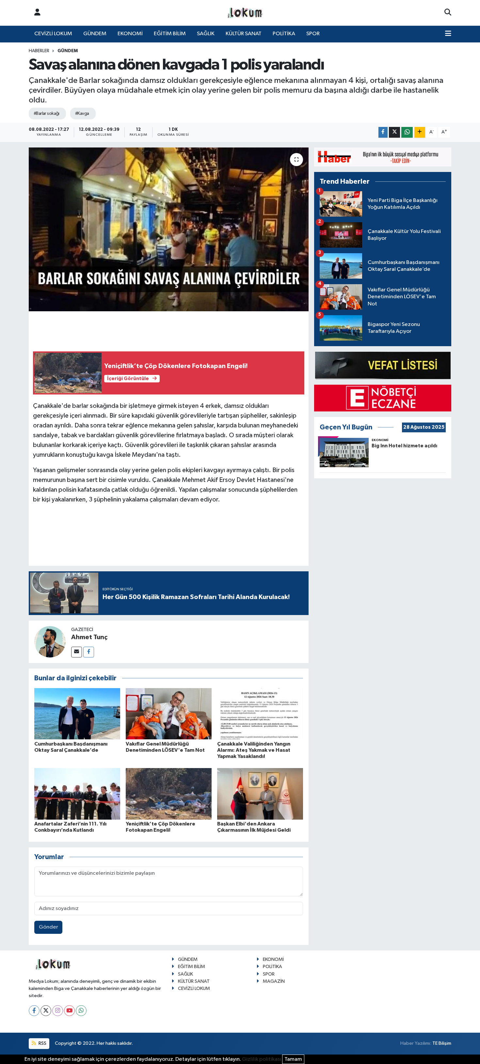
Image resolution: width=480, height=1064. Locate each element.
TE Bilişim (441, 1043)
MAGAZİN (274, 981)
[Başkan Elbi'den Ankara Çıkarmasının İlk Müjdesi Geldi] (260, 793)
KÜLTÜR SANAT (244, 34)
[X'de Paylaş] (394, 132)
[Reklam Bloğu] (382, 157)
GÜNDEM (94, 34)
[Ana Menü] (448, 34)
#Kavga (82, 113)
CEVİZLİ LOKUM (53, 34)
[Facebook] (88, 652)
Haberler (39, 51)
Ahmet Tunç (89, 637)
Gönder (48, 927)
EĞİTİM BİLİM (170, 34)
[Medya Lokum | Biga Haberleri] (245, 13)
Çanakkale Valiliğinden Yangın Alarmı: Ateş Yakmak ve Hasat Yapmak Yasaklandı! (253, 750)
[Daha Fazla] (419, 132)
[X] (45, 1010)
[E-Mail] (76, 652)
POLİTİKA (284, 34)
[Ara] (447, 12)
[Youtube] (69, 1010)
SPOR (313, 34)
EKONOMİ (130, 34)
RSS (42, 1043)
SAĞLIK (206, 34)
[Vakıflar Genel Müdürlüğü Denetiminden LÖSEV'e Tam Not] (169, 713)
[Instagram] (57, 1010)
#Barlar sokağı (46, 113)
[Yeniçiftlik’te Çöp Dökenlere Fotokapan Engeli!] (169, 793)
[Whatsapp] (81, 1010)
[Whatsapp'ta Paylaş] (407, 132)
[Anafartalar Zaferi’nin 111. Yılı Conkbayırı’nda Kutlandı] (77, 793)
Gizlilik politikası (261, 1059)
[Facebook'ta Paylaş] (383, 132)
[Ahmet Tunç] (50, 641)
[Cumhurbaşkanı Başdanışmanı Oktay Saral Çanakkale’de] (77, 713)
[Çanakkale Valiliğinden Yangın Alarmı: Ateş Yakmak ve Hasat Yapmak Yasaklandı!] (260, 713)
